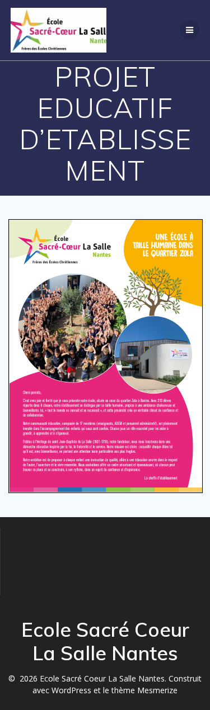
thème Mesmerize (144, 690)
